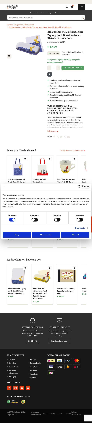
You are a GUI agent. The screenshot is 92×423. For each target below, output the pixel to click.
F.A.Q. (45, 413)
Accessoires (29, 25)
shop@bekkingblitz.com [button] (59, 341)
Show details (80, 228)
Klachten (33, 370)
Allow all (75, 235)
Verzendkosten (14, 367)
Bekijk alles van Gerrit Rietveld (72, 151)
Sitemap (60, 413)
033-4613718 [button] (32, 341)
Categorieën (18, 25)
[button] (71, 7)
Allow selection (46, 235)
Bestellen (12, 363)
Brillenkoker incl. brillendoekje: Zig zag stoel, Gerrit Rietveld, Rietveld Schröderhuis (40, 27)
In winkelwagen (74, 68)
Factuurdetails (35, 363)
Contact (33, 378)
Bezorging (12, 377)
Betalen (33, 360)
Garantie (12, 360)
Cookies (68, 413)
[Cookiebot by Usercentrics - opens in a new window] (79, 187)
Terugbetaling (35, 367)
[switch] (35, 220)
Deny (17, 235)
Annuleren (34, 374)
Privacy (52, 413)
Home (9, 25)
